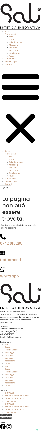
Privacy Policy (6, 415)
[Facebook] (3, 426)
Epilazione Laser (16, 42)
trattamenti (10, 259)
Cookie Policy (6, 418)
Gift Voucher (10, 58)
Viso (11, 36)
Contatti (9, 64)
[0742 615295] (3, 237)
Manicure (13, 50)
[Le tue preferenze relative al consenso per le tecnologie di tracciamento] (37, 430)
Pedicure (13, 47)
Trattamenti (10, 34)
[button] (20, 108)
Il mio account (11, 401)
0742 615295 (11, 243)
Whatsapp (9, 276)
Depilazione (14, 53)
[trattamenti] (3, 253)
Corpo (12, 39)
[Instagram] (9, 426)
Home (7, 31)
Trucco (12, 56)
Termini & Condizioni (14, 398)
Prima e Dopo (11, 61)
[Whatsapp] (3, 269)
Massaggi (13, 45)
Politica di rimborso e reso (17, 395)
